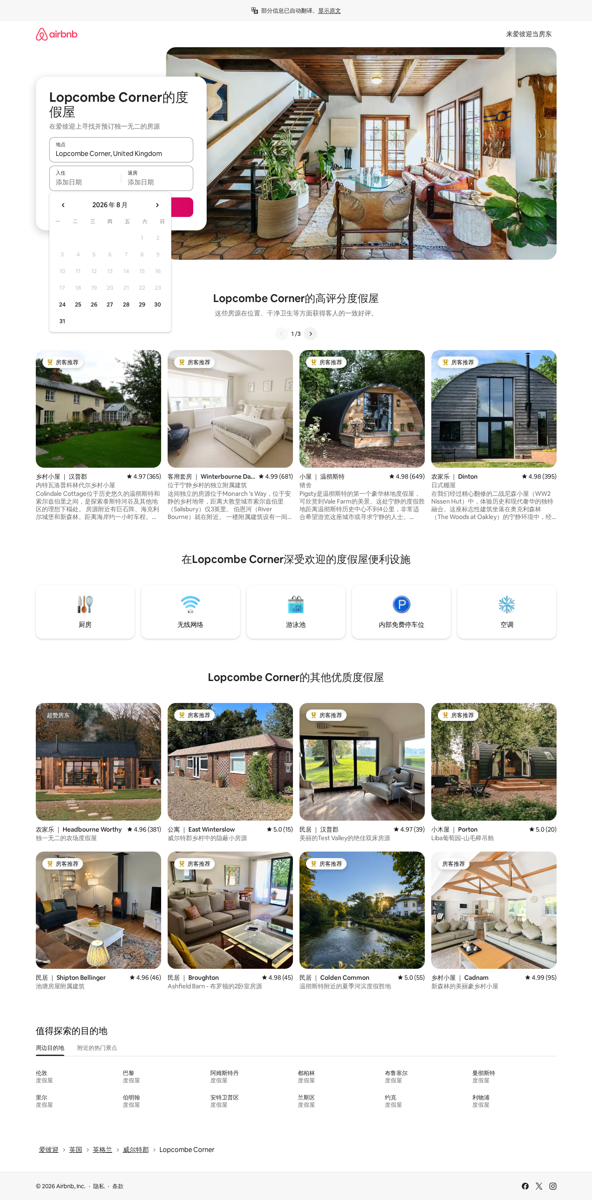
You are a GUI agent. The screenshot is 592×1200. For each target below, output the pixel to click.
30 (157, 304)
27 (110, 304)
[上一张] (281, 333)
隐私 (99, 1186)
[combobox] (121, 153)
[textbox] (85, 182)
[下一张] (310, 333)
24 (62, 304)
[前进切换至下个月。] (157, 205)
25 (78, 304)
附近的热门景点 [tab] (97, 1047)
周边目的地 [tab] (50, 1047)
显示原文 (329, 10)
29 (142, 304)
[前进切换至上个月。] (63, 205)
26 (94, 304)
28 (126, 304)
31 (62, 321)
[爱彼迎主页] (56, 34)
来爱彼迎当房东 (529, 34)
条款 (118, 1186)
